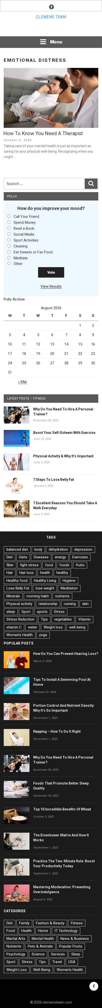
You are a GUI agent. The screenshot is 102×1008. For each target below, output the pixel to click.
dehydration (58, 549)
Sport (26, 611)
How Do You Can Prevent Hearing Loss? (65, 654)
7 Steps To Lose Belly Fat (53, 480)
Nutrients (13, 946)
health (45, 572)
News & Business (74, 938)
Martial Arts (15, 938)
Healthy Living (45, 580)
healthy (62, 572)
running (70, 604)
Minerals (13, 596)
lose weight (45, 588)
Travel (57, 962)
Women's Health (19, 635)
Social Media (24, 234)
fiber (10, 565)
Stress (59, 611)
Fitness (77, 923)
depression (83, 549)
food (49, 565)
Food (10, 930)
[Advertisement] (51, 29)
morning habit (37, 596)
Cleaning (20, 246)
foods (64, 565)
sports (42, 611)
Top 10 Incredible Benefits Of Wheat (62, 809)
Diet (9, 557)
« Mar (22, 382)
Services (58, 954)
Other (18, 264)
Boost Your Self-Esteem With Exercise (64, 433)
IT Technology (65, 930)
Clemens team (51, 17)
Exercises (80, 557)
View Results (51, 286)
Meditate (21, 258)
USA (71, 962)
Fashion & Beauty (50, 923)
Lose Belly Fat (17, 588)
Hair (9, 572)
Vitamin (84, 619)
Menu (56, 41)
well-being (77, 627)
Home (43, 930)
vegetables (63, 619)
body (38, 549)
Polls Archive (14, 299)
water (32, 627)
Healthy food (16, 580)
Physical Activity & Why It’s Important (63, 456)
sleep (10, 611)
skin (85, 604)
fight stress (29, 565)
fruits (80, 565)
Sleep (75, 954)
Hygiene (69, 580)
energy (60, 557)
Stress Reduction (20, 619)
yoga (43, 635)
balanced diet (17, 549)
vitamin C (14, 627)
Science (38, 954)
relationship (48, 604)
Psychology (15, 954)
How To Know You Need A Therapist (43, 133)
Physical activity (19, 604)
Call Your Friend (26, 216)
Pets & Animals (40, 946)
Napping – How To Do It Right (57, 731)
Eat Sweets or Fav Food (33, 252)
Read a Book (24, 228)
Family (24, 923)
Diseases (41, 557)
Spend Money (25, 222)
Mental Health (43, 938)
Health (26, 930)
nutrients (62, 596)
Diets (23, 557)
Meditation (69, 588)
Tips (44, 619)
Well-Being (41, 970)
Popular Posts (70, 946)
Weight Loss (16, 970)
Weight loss (53, 627)
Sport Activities (26, 240)
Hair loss (26, 572)
